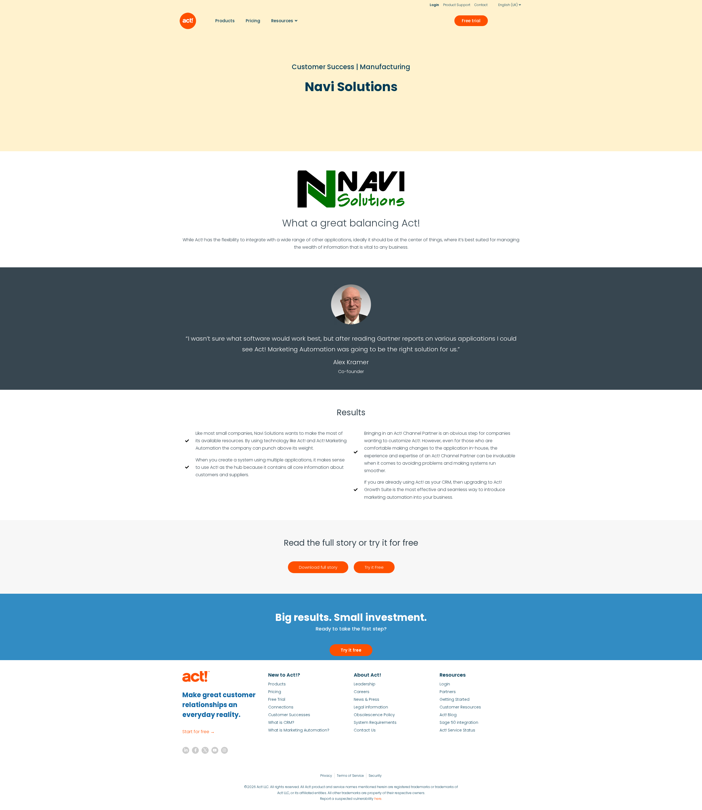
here (377, 798)
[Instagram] (224, 750)
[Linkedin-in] (185, 750)
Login (434, 4)
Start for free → (198, 731)
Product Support (456, 4)
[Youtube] (214, 750)
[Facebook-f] (195, 750)
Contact (481, 4)
